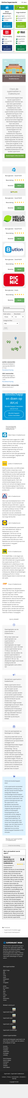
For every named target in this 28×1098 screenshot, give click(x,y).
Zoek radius (7, 314)
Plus (4, 993)
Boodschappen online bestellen (14, 414)
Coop (4, 975)
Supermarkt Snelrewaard (12, 932)
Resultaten (17, 314)
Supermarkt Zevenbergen (10, 1030)
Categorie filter (7, 320)
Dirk (4, 981)
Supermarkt (7, 1073)
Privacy (9, 1077)
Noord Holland (7, 1060)
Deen (4, 977)
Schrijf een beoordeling (14, 845)
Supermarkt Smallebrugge (12, 930)
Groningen (6, 1053)
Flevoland (5, 1048)
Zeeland (5, 1065)
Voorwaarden (15, 1077)
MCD (4, 991)
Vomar (5, 1000)
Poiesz (5, 995)
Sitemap (14, 1078)
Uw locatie (6, 307)
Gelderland (6, 1051)
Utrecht (5, 1064)
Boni (4, 974)
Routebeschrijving (7, 370)
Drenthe (5, 1046)
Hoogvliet (5, 982)
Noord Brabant (7, 1058)
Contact (4, 1077)
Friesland (7, 927)
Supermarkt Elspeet (8, 1012)
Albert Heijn (6, 970)
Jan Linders (6, 988)
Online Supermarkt (9, 2)
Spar (4, 996)
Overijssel (6, 1062)
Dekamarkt (6, 979)
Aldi (4, 972)
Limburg (5, 1055)
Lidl (4, 989)
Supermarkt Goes (8, 1018)
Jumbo (4, 986)
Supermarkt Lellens (8, 1024)
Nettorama (6, 998)
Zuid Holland (6, 1067)
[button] (15, 338)
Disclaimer (22, 1077)
